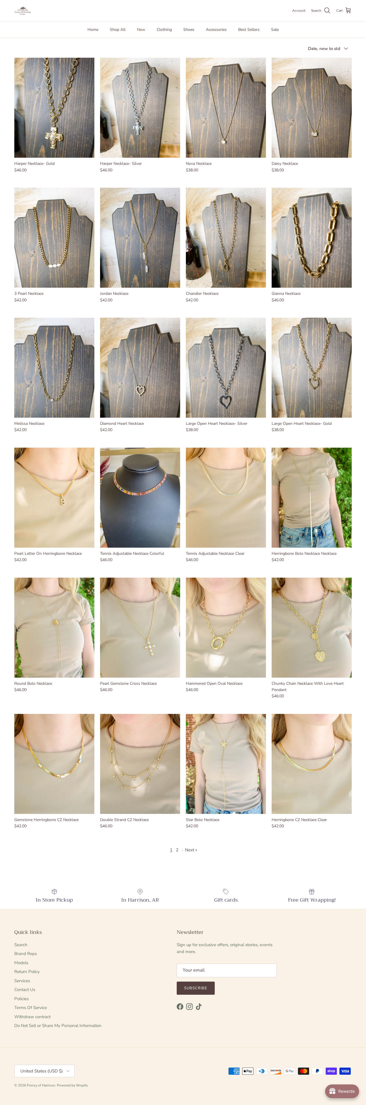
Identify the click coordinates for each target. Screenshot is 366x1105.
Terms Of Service (30, 1007)
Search (20, 945)
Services (22, 981)
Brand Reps (25, 953)
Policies (21, 999)
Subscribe (195, 988)
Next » (191, 850)
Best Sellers (249, 29)
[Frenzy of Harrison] (22, 10)
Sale (275, 29)
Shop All (118, 29)
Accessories (216, 29)
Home (92, 29)
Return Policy (27, 971)
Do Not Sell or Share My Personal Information (58, 1025)
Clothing (164, 29)
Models (21, 963)
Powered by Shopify (72, 1085)
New (141, 29)
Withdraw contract (32, 1017)
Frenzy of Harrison (41, 1085)
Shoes (188, 29)
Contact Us (24, 989)
